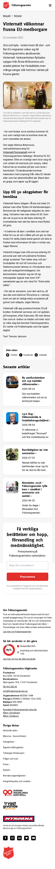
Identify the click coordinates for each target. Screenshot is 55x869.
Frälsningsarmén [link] (21, 5)
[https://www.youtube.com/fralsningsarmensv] (33, 838)
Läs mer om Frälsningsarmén (17, 631)
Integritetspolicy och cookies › (17, 781)
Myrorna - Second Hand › (15, 736)
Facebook (28, 355)
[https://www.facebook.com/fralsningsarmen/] (5, 838)
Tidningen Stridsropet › (14, 753)
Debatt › (7, 770)
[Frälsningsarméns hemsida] (6, 5)
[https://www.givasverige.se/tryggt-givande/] (10, 806)
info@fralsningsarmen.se (15, 691)
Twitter (13, 355)
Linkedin (43, 355)
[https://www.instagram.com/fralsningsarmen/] (12, 838)
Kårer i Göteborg (11, 716)
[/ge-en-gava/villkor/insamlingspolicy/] (15, 793)
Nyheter (18, 16)
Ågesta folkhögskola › (13, 747)
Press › (6, 764)
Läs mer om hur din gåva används (19, 659)
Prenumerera (27, 576)
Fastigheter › (9, 742)
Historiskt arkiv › (10, 730)
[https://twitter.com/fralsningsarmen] (26, 838)
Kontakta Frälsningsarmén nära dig (20, 709)
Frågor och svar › (11, 758)
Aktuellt (7, 16)
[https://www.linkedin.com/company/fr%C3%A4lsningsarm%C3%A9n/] (19, 838)
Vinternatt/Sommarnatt (15, 152)
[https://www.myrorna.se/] (19, 819)
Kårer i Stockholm (11, 713)
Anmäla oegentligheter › (14, 775)
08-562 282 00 (10, 686)
